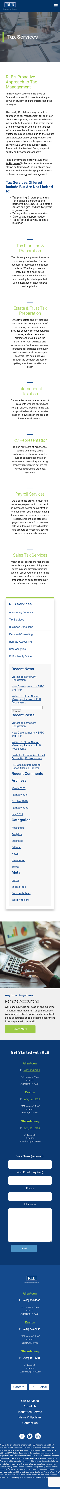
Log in (15, 880)
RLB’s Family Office (20, 656)
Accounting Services (21, 612)
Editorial (16, 847)
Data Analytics (17, 649)
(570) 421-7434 (32, 1128)
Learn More (20, 1029)
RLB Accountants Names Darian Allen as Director (26, 766)
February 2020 (20, 807)
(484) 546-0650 (32, 1099)
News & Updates (30, 1417)
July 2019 (17, 814)
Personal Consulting (21, 634)
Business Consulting (21, 627)
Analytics (17, 834)
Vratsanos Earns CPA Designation (24, 678)
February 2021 (20, 794)
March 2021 (19, 788)
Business (17, 840)
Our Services (30, 1401)
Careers (18, 1387)
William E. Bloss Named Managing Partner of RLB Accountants (26, 699)
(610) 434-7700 (32, 1070)
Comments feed (21, 893)
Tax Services (16, 619)
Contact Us (30, 1423)
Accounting (18, 827)
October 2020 (20, 801)
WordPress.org (20, 899)
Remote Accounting (20, 641)
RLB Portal (39, 1387)
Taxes (15, 866)
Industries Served (30, 1412)
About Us (30, 1406)
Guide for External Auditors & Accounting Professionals (28, 757)
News (15, 853)
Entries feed (19, 886)
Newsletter (18, 860)
